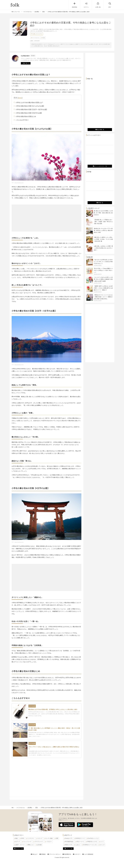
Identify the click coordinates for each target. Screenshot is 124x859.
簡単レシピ (31, 844)
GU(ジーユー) (80, 841)
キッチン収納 (49, 838)
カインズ (102, 844)
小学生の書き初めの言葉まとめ (26, 116)
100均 (22, 838)
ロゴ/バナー (77, 854)
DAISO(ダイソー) (79, 838)
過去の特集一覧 (100, 129)
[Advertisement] (46, 218)
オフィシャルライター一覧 (100, 166)
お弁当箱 (39, 844)
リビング (40, 838)
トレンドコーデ (27, 841)
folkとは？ (35, 854)
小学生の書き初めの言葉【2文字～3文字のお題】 (32, 109)
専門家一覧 (100, 202)
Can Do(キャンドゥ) (93, 838)
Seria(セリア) (68, 838)
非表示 (20, 98)
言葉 (44, 37)
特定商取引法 (67, 854)
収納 (16, 838)
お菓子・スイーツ (20, 844)
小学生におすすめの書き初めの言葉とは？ (29, 102)
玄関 (57, 838)
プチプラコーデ (39, 841)
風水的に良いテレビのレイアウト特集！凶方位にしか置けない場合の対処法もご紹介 (103, 230)
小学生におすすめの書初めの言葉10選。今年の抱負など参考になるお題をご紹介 (62, 807)
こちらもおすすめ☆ (22, 120)
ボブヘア (17, 841)
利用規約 (43, 854)
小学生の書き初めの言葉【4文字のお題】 (29, 113)
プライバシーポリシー (55, 854)
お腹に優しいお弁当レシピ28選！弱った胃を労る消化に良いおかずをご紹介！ (103, 248)
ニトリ (102, 841)
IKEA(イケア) (68, 844)
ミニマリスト (30, 838)
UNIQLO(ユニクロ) (92, 841)
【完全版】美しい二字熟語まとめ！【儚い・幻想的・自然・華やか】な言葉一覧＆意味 (103, 221)
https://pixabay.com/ (19, 182)
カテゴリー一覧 (19, 848)
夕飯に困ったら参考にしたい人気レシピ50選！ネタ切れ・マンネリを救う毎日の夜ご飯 (103, 239)
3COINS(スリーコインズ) (89, 844)
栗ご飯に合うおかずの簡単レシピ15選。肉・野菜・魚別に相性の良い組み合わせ (103, 212)
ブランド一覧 (69, 848)
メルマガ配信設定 (88, 854)
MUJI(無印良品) (69, 841)
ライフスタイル (36, 37)
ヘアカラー (49, 841)
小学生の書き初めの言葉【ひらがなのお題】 (30, 106)
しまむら (77, 844)
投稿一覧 (25, 63)
